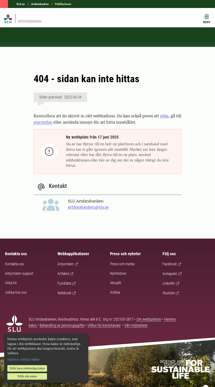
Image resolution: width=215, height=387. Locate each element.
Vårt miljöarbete (135, 325)
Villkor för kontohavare (104, 325)
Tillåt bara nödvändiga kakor (27, 368)
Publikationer (63, 4)
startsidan (43, 122)
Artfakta (63, 273)
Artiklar (115, 292)
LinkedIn (169, 283)
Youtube (168, 293)
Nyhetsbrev (118, 273)
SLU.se (20, 4)
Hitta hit (11, 283)
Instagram (170, 273)
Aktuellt (115, 283)
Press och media (122, 264)
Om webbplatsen (148, 319)
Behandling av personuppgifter (62, 325)
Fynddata (64, 283)
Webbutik (64, 293)
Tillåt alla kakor (27, 376)
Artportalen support (19, 273)
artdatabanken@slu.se (88, 207)
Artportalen (66, 264)
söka (164, 116)
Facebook (170, 264)
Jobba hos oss (16, 292)
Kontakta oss (14, 264)
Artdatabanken (40, 4)
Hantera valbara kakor (23, 359)
